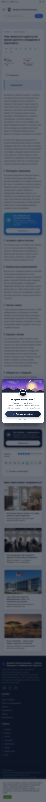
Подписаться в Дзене (24, 414)
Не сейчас (23, 419)
